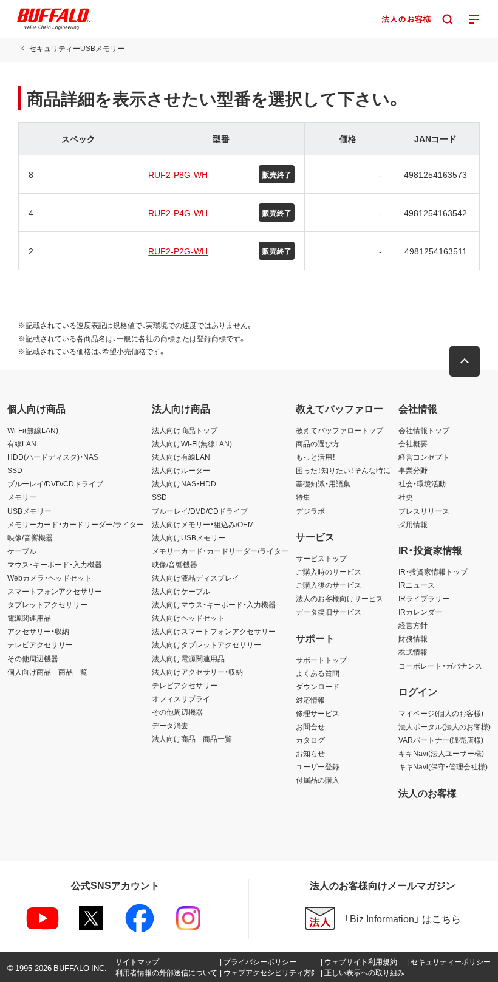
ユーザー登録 (317, 766)
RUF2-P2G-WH (178, 251)
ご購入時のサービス (328, 571)
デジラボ (310, 510)
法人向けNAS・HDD (184, 483)
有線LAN (21, 443)
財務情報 (413, 638)
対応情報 (310, 699)
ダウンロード (317, 686)
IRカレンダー (420, 611)
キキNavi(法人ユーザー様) (441, 753)
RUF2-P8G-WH (178, 174)
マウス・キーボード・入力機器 (54, 564)
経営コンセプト (423, 456)
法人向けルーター (181, 470)
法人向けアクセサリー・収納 (197, 671)
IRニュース (416, 584)
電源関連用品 (29, 617)
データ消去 (170, 725)
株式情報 (413, 651)
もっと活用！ (316, 456)
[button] (464, 361)
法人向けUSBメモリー (188, 537)
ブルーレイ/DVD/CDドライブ (55, 483)
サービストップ (321, 558)
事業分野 (413, 470)
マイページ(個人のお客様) (440, 713)
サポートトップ (321, 659)
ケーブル (21, 550)
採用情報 (413, 524)
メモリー (21, 496)
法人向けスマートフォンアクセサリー (214, 631)
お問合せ (310, 726)
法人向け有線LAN (181, 456)
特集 (303, 496)
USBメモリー (29, 510)
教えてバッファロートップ (339, 430)
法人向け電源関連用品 (188, 658)
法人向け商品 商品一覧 (192, 738)
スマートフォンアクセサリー (54, 590)
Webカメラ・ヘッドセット (49, 577)
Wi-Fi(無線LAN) (32, 430)
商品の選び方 (317, 443)
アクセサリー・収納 (38, 631)
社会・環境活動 (422, 483)
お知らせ (310, 753)
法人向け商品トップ (184, 430)
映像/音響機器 (30, 537)
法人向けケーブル (181, 590)
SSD (14, 470)
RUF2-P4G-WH (178, 212)
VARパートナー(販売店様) (440, 739)
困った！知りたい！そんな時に (343, 470)
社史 (405, 496)
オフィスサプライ (181, 698)
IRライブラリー (423, 598)
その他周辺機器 (32, 658)
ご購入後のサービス (328, 584)
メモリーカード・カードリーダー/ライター (75, 524)
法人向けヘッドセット (188, 617)
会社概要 (413, 443)
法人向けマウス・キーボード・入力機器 (214, 604)
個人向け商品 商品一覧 (47, 671)
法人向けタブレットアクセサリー (206, 644)
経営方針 (413, 624)
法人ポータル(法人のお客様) (444, 726)
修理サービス (317, 713)
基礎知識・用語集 (323, 483)
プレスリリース (423, 510)
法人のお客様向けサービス (339, 598)
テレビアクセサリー (40, 644)
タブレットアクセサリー (47, 604)
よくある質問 (317, 672)
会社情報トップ (423, 430)
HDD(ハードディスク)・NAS (52, 456)
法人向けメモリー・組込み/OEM (203, 524)
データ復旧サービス (328, 611)
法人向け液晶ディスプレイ (195, 577)
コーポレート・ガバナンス (440, 665)
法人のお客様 (427, 792)
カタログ (310, 739)
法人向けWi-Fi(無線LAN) (192, 443)
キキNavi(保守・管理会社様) (443, 766)
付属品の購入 (317, 779)
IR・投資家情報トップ (433, 571)
